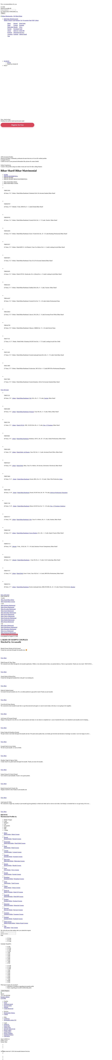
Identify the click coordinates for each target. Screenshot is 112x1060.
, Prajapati (31, 411)
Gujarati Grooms (17, 852)
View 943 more (5, 390)
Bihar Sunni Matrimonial (7, 611)
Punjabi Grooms (16, 874)
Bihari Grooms (15, 834)
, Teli (30, 398)
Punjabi (9, 29)
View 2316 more (5, 595)
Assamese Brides (8, 914)
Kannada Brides (8, 856)
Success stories (8, 1005)
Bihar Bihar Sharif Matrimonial (9, 634)
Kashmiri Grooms (18, 918)
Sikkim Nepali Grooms (22, 923)
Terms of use (7, 1027)
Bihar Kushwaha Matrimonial (8, 618)
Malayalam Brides (8, 861)
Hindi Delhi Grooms (20, 843)
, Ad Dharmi (26, 452)
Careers (6, 1014)
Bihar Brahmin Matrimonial (8, 605)
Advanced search (8, 1004)
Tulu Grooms (14, 927)
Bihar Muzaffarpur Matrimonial (9, 627)
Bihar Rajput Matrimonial (7, 607)
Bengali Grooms (17, 839)
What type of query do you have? (9, 985)
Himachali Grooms (19, 905)
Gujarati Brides (8, 852)
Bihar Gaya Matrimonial (7, 631)
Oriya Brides (7, 870)
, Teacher (46, 398)
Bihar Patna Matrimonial (7, 625)
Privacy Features (8, 1033)
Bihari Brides (7, 834)
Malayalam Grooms (19, 861)
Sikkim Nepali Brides (9, 923)
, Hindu (14, 398)
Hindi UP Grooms (18, 892)
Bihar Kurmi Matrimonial (7, 614)
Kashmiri (16, 34)
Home (5, 1002)
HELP (5, 65)
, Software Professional (55, 492)
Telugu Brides (7, 887)
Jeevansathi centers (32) (10, 1020)
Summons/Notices (8, 1034)
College (37, 20)
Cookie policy (7, 1031)
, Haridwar (62, 506)
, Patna (60, 479)
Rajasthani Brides (8, 879)
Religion (17, 20)
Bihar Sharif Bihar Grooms (8, 601)
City (21, 20)
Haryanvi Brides (8, 910)
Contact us (6, 1018)
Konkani (9, 32)
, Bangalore (64, 492)
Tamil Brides (7, 883)
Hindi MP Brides (8, 896)
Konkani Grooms (17, 901)
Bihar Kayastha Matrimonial (8, 609)
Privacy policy (7, 1030)
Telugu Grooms (16, 887)
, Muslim (14, 546)
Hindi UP (16, 30)
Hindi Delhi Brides (9, 843)
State (30, 20)
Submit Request (5, 990)
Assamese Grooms (18, 914)
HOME (6, 174)
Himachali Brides (8, 905)
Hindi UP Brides (8, 892)
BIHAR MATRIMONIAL (11, 176)
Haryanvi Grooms (18, 910)
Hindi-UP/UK (20, 425)
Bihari (9, 23)
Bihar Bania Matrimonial (7, 621)
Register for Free (17, 125)
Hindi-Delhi (20, 452)
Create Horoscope (8, 1008)
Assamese (10, 34)
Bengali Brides (8, 839)
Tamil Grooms (15, 883)
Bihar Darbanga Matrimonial (8, 632)
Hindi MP (21, 30)
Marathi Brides (8, 865)
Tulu (8, 36)
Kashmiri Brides (8, 918)
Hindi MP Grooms (18, 896)
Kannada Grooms (17, 856)
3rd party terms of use (9, 1029)
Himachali (16, 32)
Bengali (16, 23)
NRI (33, 20)
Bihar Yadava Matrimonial (8, 616)
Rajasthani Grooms (19, 879)
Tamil (20, 29)
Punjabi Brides (8, 874)
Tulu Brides (7, 927)
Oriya (20, 27)
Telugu (9, 30)
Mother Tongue (8, 20)
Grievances (7, 1036)
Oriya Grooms (15, 870)
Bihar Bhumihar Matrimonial (8, 612)
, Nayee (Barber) (33, 533)
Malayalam (10, 27)
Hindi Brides (7, 847)
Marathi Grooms (17, 865)
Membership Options (9, 1013)
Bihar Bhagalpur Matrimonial (8, 629)
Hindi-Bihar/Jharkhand (23, 398)
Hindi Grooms (15, 847)
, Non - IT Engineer (47, 425)
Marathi (16, 27)
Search (3, 13)
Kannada (21, 25)
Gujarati (16, 25)
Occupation (26, 20)
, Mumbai (72, 587)
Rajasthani (16, 29)
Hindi (8, 25)
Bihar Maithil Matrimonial (7, 620)
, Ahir (30, 519)
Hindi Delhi (22, 23)
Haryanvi (21, 32)
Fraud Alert (7, 1026)
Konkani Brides (8, 901)
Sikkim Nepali (23, 34)
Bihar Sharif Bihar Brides (7, 600)
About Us (6, 1024)
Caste (13, 20)
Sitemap (6, 1007)
